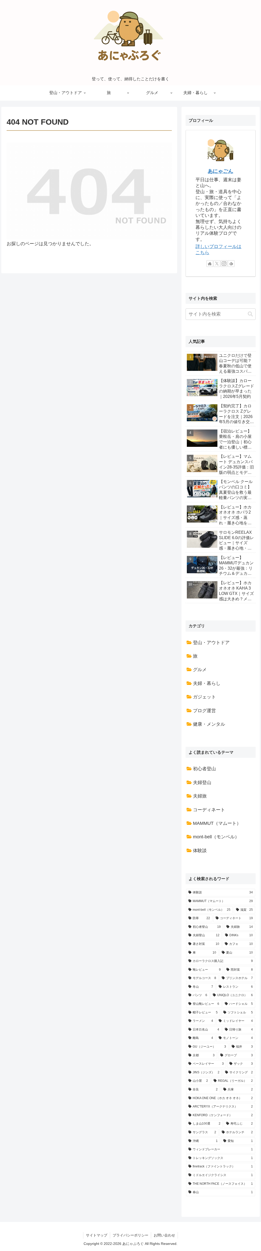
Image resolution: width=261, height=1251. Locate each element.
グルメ (200, 669)
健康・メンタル (209, 724)
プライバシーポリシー (130, 1235)
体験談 (200, 850)
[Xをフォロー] (217, 263)
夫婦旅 (200, 796)
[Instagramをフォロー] (224, 263)
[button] (250, 314)
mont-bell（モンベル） (216, 836)
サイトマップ (96, 1235)
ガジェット (204, 696)
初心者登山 (204, 768)
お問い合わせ (164, 1235)
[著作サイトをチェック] (209, 263)
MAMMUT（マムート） (217, 823)
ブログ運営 (204, 710)
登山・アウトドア (211, 642)
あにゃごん (220, 171)
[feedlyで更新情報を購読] (231, 263)
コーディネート (209, 809)
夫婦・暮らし (206, 683)
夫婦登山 (202, 782)
